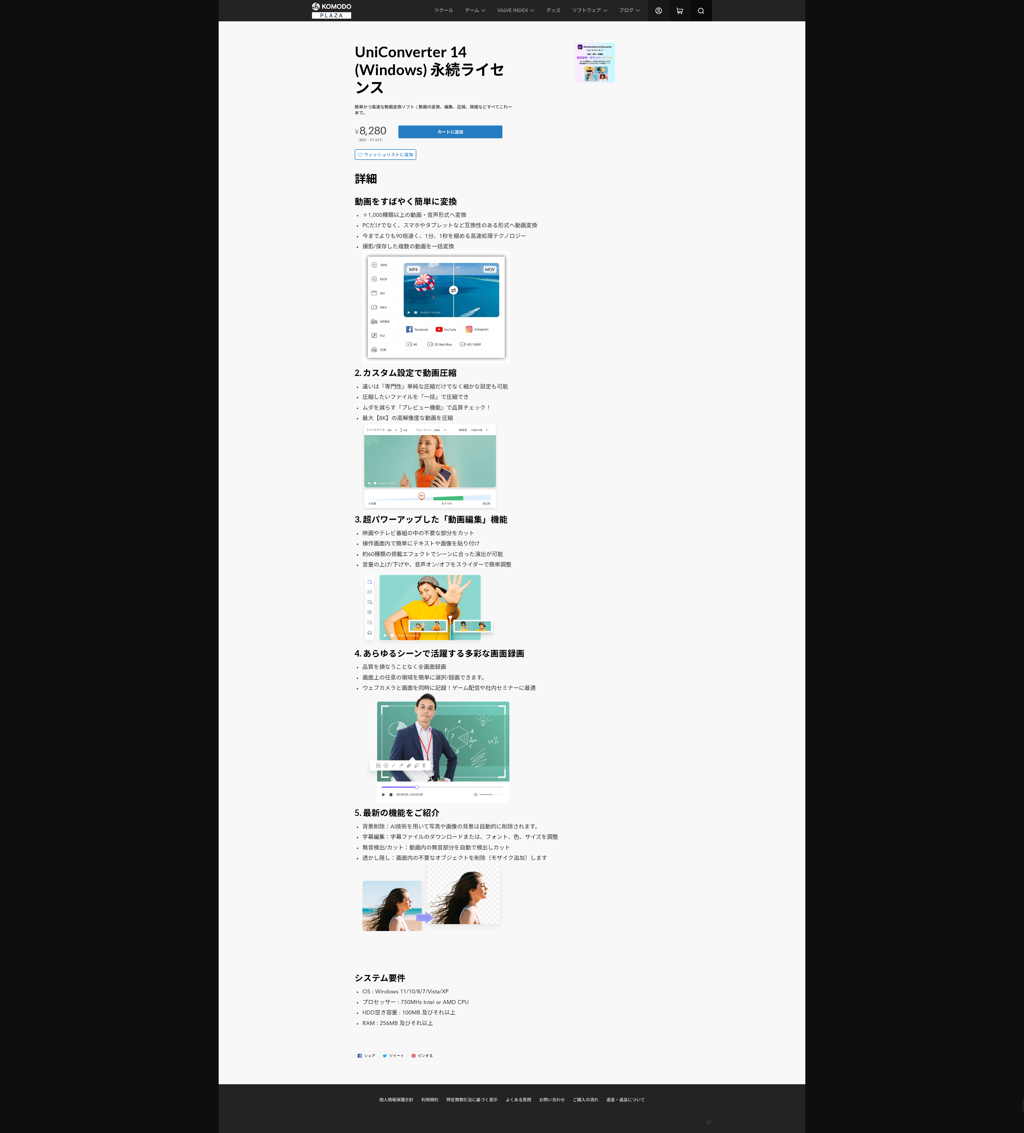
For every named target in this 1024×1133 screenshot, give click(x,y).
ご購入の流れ (585, 1099)
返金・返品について (625, 1099)
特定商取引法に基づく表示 (472, 1099)
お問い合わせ (552, 1099)
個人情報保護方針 (396, 1099)
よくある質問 (518, 1099)
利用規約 (429, 1099)
